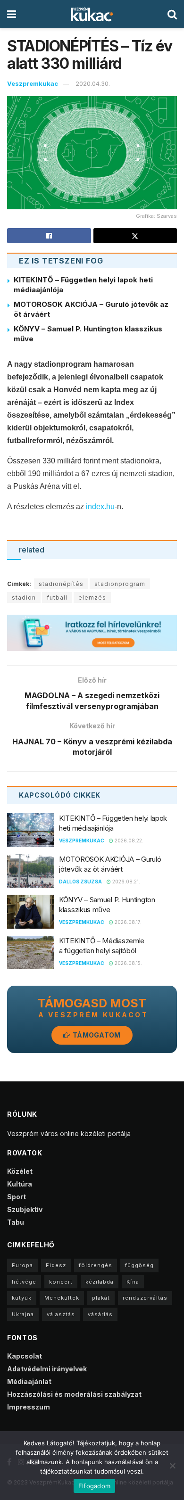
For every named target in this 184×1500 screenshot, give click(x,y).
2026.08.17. (127, 922)
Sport (16, 1197)
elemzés (92, 597)
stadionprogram (119, 583)
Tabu (15, 1222)
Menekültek (61, 1297)
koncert (61, 1281)
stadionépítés (61, 583)
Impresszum (28, 1407)
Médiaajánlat (29, 1381)
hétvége (24, 1281)
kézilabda (99, 1281)
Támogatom (96, 1035)
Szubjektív (24, 1209)
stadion (24, 597)
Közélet (20, 1171)
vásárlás (100, 1314)
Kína (132, 1281)
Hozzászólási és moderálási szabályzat (74, 1394)
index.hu (100, 507)
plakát (101, 1297)
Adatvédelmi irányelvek (47, 1369)
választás (61, 1314)
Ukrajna (23, 1314)
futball (57, 597)
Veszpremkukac (32, 83)
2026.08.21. (125, 881)
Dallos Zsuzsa (80, 881)
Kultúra (19, 1184)
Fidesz (56, 1265)
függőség (139, 1265)
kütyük (22, 1297)
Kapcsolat (24, 1356)
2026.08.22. (128, 840)
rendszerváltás (145, 1297)
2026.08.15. (127, 963)
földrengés (95, 1265)
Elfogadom (94, 1486)
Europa (22, 1265)
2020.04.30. (92, 83)
